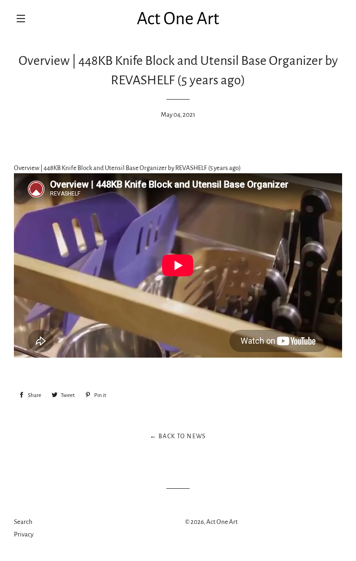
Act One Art (222, 521)
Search (23, 521)
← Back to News (178, 436)
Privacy (23, 534)
